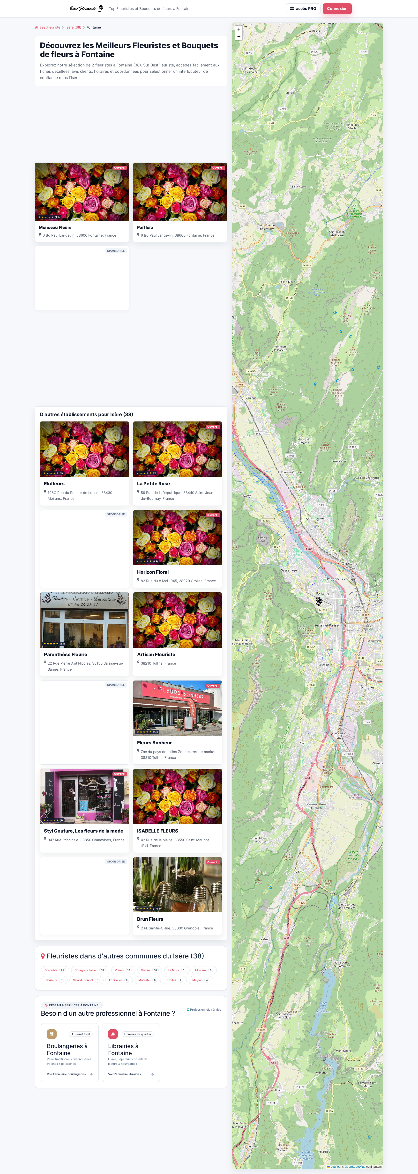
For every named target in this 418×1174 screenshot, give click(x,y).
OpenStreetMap (355, 1166)
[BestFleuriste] (85, 9)
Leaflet (335, 1166)
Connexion (337, 8)
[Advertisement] (131, 124)
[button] (320, 603)
